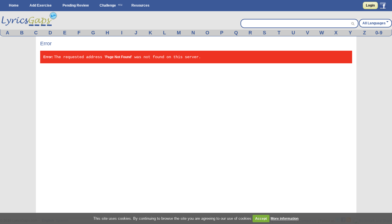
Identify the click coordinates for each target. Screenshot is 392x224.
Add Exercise (41, 5)
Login (370, 5)
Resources (140, 5)
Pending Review (76, 5)
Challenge (108, 5)
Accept (261, 219)
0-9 (378, 33)
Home (14, 5)
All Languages (374, 23)
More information (284, 219)
